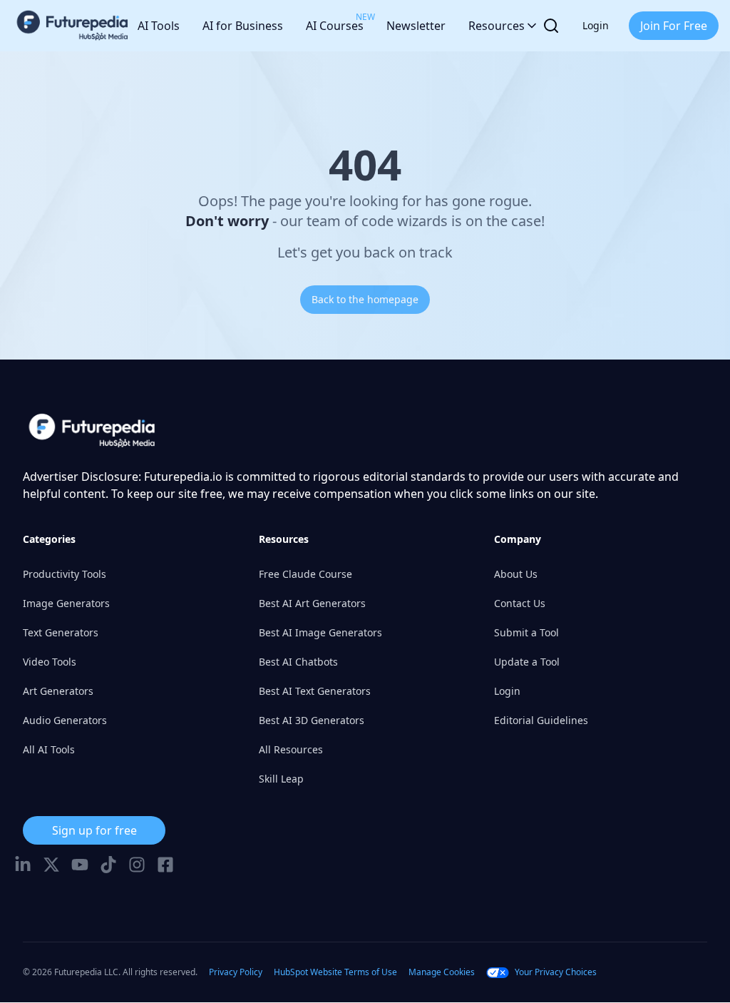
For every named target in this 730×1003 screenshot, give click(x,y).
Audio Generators (65, 720)
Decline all (298, 981)
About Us (516, 574)
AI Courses (335, 22)
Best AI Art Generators (312, 603)
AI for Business (242, 26)
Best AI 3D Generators (311, 720)
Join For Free (673, 26)
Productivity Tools (64, 574)
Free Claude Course (305, 574)
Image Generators (66, 603)
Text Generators (60, 632)
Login (595, 25)
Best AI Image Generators (320, 632)
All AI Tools (49, 749)
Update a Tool (527, 661)
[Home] (72, 26)
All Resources (291, 749)
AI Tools (159, 26)
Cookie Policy (290, 952)
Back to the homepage (365, 299)
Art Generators (58, 691)
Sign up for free (94, 830)
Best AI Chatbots (298, 661)
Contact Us (519, 603)
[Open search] (551, 26)
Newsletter (416, 26)
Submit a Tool (526, 632)
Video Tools (49, 661)
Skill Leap (281, 778)
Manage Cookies (382, 981)
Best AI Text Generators (315, 691)
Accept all (204, 981)
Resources (496, 26)
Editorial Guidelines (541, 720)
